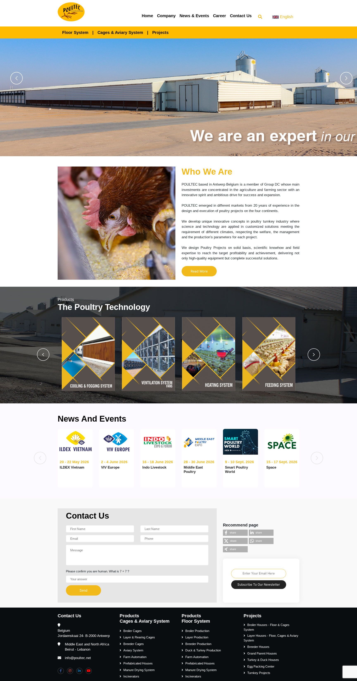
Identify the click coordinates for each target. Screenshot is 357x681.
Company (166, 15)
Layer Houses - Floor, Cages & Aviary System (271, 638)
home (147, 15)
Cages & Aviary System (120, 32)
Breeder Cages (133, 644)
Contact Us (241, 15)
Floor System (75, 32)
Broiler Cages (132, 631)
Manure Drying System (139, 670)
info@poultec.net (78, 658)
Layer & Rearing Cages (139, 637)
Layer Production (196, 637)
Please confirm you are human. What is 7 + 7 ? (97, 571)
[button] (16, 78)
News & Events (194, 15)
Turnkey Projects (258, 673)
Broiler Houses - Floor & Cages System (266, 627)
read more (199, 271)
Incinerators (131, 676)
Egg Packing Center (260, 666)
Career (219, 15)
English (286, 16)
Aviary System (133, 650)
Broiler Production (197, 631)
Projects (160, 32)
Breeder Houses (258, 647)
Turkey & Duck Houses (263, 660)
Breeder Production (198, 644)
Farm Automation (134, 657)
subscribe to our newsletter (258, 584)
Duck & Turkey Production (203, 650)
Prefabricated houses (138, 663)
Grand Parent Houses (262, 653)
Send (83, 590)
